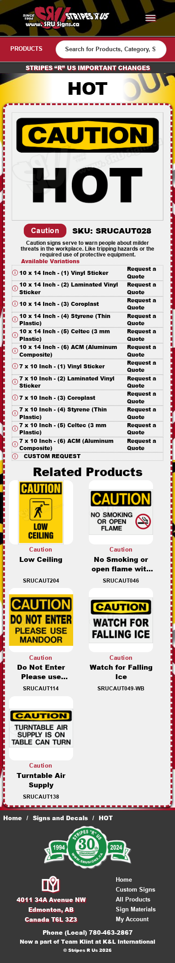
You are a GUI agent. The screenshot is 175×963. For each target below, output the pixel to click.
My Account (132, 919)
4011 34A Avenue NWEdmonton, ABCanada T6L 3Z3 (51, 909)
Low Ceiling (40, 559)
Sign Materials (136, 909)
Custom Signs (135, 889)
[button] (87, 272)
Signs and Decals (60, 818)
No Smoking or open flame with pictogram (121, 569)
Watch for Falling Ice (121, 672)
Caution (45, 230)
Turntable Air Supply (41, 780)
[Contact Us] (51, 885)
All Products (133, 899)
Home (12, 818)
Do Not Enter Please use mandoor (41, 677)
